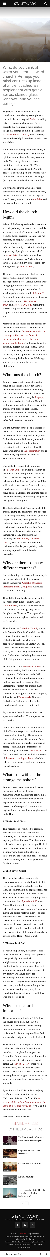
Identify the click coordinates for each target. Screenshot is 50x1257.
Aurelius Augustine (26, 1177)
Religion (6, 1157)
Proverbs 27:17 (21, 1063)
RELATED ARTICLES (25, 1124)
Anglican (27, 586)
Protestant (8, 586)
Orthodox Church (28, 628)
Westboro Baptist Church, (16, 134)
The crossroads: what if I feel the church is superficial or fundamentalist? (31, 1193)
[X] (32, 1225)
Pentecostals (24, 697)
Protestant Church (32, 666)
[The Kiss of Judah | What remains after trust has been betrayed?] (10, 1140)
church (10, 1116)
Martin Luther (14, 469)
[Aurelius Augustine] (10, 1180)
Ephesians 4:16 (29, 901)
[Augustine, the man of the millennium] (10, 1153)
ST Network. (22, 1234)
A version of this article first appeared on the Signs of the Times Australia (24, 1102)
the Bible (37, 199)
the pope (39, 397)
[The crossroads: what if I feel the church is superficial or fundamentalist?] (10, 1193)
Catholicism (11, 605)
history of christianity (23, 1116)
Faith (5, 1183)
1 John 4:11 (38, 293)
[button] (4, 3)
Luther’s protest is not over (29, 1163)
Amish (33, 119)
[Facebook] (17, 1225)
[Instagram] (25, 1224)
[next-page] (26, 1203)
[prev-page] (22, 1203)
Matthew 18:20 (25, 266)
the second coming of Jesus (19, 758)
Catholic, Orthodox (32, 582)
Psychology (7, 1144)
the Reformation (32, 450)
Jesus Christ (11, 255)
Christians (7, 1170)
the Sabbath (36, 750)
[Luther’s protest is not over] (10, 1166)
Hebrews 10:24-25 (22, 304)
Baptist (17, 586)
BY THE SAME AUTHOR (25, 1129)
